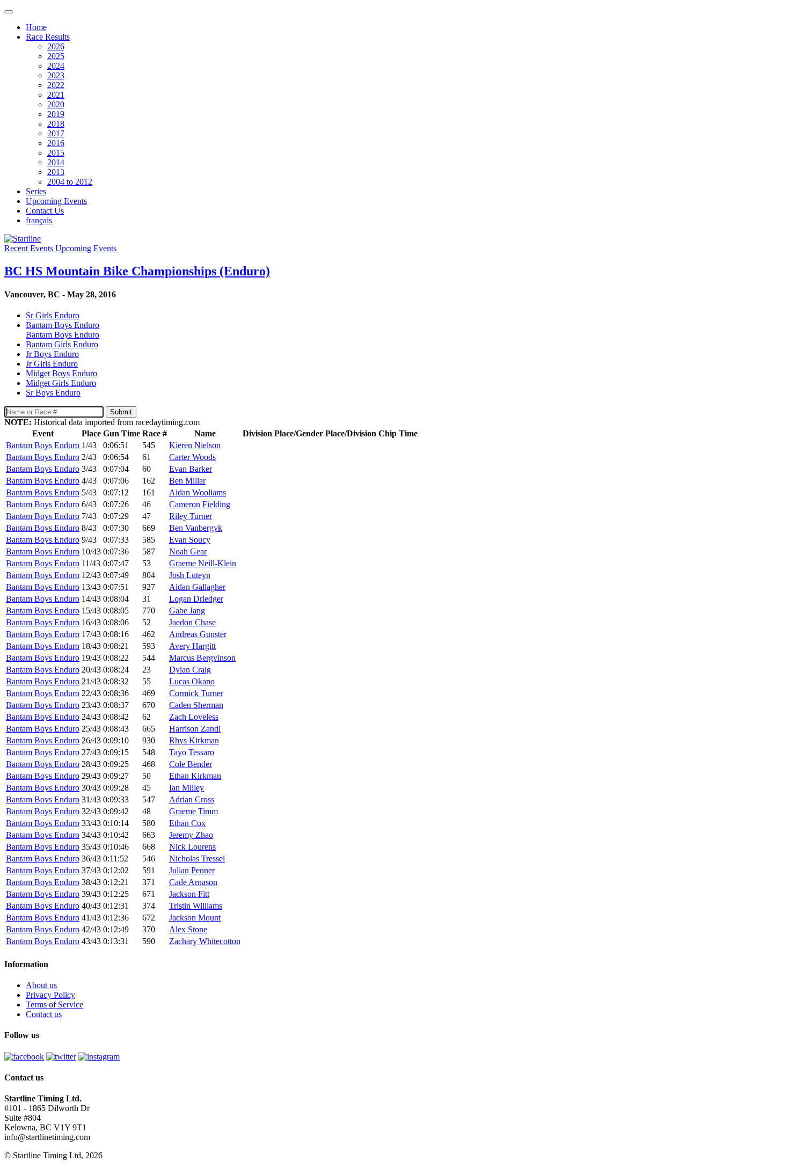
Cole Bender (190, 764)
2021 (55, 94)
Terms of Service (54, 1004)
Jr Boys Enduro (52, 354)
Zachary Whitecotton (204, 941)
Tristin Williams (195, 905)
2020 (55, 104)
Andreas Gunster (198, 634)
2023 (55, 75)
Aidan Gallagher (197, 586)
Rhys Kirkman (194, 740)
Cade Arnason (193, 882)
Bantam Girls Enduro (62, 344)
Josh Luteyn (189, 575)
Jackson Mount (195, 917)
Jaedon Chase (192, 622)
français (39, 220)
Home (36, 27)
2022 (55, 85)
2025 (55, 56)
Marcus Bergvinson (202, 657)
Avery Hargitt (192, 646)
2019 (55, 114)
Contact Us (45, 210)
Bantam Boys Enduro (62, 334)
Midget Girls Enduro (61, 383)
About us (41, 985)
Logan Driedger (196, 598)
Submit (121, 412)
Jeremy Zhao (191, 834)
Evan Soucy (189, 539)
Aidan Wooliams (197, 492)
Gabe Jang (187, 610)
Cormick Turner (196, 693)
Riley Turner (190, 516)
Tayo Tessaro (191, 752)
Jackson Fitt (189, 893)
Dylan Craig (190, 669)
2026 (55, 46)
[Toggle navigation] (8, 11)
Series (36, 191)
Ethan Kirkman (195, 775)
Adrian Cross (191, 799)
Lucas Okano (192, 681)
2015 (55, 152)
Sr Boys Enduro (53, 392)
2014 (55, 162)
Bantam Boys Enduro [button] (62, 325)
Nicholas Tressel (197, 858)
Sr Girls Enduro (52, 315)
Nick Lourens (192, 846)
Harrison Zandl (195, 728)
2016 (55, 143)
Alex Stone (188, 929)
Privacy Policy (50, 994)
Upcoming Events (56, 201)
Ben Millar (187, 480)
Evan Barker (190, 468)
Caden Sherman (196, 705)
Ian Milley (186, 787)
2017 (55, 133)
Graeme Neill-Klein (202, 563)
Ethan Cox (187, 823)
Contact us (44, 1014)
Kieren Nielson (195, 445)
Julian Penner (192, 870)
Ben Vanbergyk (195, 527)
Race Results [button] (48, 36)
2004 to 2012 (69, 181)
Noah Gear (188, 551)
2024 (55, 65)
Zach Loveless (193, 716)
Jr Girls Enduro (52, 363)
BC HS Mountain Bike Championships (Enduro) (137, 271)
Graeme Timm (193, 811)
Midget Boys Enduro (61, 373)
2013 (55, 172)
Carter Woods (192, 457)
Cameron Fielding (199, 504)
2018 (55, 123)
